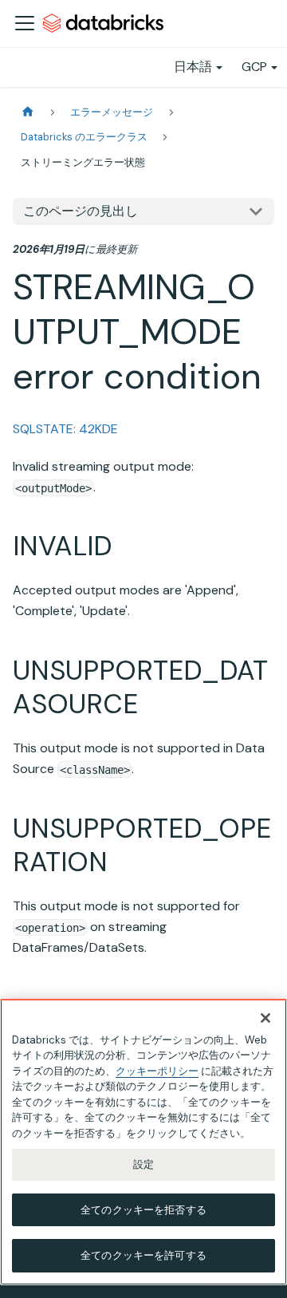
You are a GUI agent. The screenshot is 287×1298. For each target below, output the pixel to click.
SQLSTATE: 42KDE (65, 428)
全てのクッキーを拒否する (143, 1210)
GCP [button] (254, 66)
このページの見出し (80, 211)
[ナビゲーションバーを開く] (25, 23)
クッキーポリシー (157, 1071)
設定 (143, 1164)
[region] (143, 1142)
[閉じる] (265, 1018)
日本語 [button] (193, 66)
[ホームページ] (28, 112)
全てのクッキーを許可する (143, 1255)
